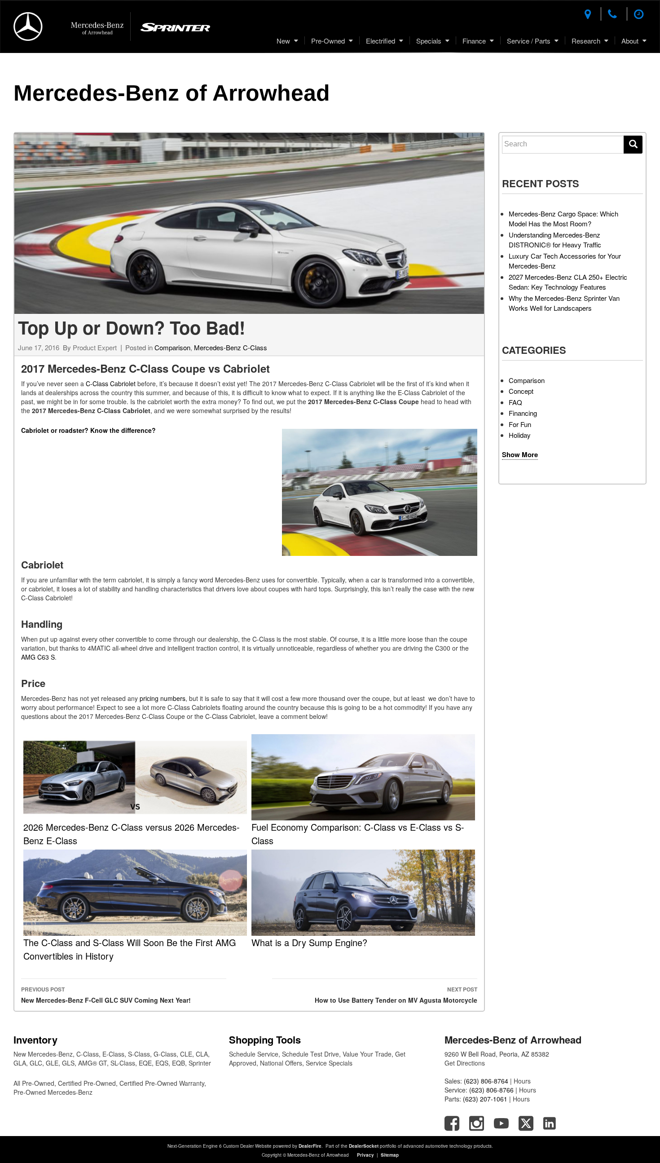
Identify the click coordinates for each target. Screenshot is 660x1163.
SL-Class (122, 1062)
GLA (19, 1062)
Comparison (172, 347)
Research (586, 40)
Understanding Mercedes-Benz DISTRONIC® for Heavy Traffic (555, 240)
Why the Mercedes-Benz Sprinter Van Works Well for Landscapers (564, 303)
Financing (523, 413)
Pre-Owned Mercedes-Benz (52, 1092)
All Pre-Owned (33, 1083)
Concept (521, 391)
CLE (186, 1053)
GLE (52, 1062)
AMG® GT (92, 1062)
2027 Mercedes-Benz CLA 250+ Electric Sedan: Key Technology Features (568, 282)
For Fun (520, 424)
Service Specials (329, 1062)
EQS (161, 1062)
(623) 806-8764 (486, 1080)
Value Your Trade (367, 1053)
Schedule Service (253, 1053)
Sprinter (200, 1062)
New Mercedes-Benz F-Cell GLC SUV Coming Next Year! (106, 994)
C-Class (87, 1053)
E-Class (113, 1053)
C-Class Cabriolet (111, 383)
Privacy (365, 1155)
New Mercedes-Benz (43, 1053)
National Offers (281, 1062)
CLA (202, 1053)
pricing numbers (162, 698)
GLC (36, 1062)
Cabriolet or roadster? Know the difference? (88, 430)
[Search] (633, 145)
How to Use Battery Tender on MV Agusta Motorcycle (396, 994)
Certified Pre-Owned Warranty (161, 1083)
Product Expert (95, 347)
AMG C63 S (38, 656)
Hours (522, 1080)
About (629, 40)
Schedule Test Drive (310, 1053)
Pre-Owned (328, 40)
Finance (474, 40)
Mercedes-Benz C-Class (230, 347)
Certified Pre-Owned (87, 1083)
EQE (145, 1062)
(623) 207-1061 (485, 1098)
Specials (428, 40)
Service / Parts (528, 40)
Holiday (520, 435)
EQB (178, 1062)
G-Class (165, 1053)
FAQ (515, 402)
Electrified (380, 40)
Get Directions (464, 1062)
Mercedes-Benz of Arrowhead (171, 93)
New (283, 40)
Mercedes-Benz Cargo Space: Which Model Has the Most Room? (563, 219)
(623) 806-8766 (491, 1089)
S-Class (139, 1053)
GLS (68, 1062)
